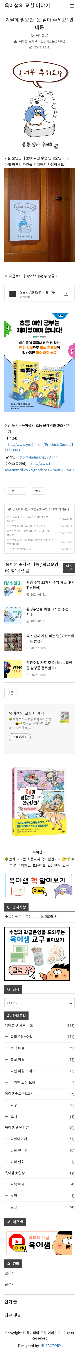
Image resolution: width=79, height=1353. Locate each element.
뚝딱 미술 (42, 1048)
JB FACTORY (50, 1346)
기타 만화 (42, 1161)
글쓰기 (10, 1284)
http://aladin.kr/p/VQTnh (37, 457)
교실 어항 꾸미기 (42, 1071)
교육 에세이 (42, 1184)
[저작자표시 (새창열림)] (49, 491)
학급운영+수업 (39, 509)
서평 (42, 1195)
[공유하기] (18, 491)
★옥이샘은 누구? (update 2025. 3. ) (32, 917)
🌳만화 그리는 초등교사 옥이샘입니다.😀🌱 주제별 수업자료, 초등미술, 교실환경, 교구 (30, 724)
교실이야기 (42, 1138)
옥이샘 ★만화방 (39, 1127)
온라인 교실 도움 (42, 1082)
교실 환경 (42, 1059)
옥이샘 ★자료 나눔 (17, 509)
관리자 (10, 1273)
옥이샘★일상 (39, 1173)
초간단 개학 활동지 (17, 549)
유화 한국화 (42, 1150)
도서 (42, 1116)
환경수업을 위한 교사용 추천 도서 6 (26, 526)
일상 (42, 1207)
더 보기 (69, 567)
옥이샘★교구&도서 (39, 1094)
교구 (42, 1105)
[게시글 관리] (23, 491)
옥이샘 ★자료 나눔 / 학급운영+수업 (42, 41)
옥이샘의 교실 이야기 (26, 713)
